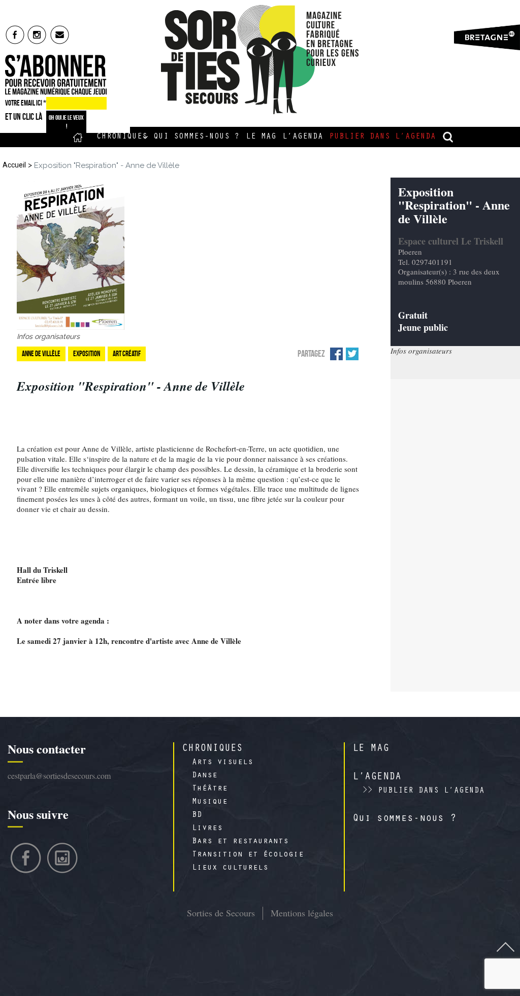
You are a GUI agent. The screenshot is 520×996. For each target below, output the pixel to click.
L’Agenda (302, 137)
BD (197, 815)
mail (60, 34)
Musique (210, 802)
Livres (207, 829)
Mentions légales (302, 913)
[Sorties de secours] (260, 59)
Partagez (311, 354)
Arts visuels (222, 763)
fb (15, 34)
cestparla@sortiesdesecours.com (59, 775)
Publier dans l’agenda (382, 137)
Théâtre (210, 789)
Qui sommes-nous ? (196, 137)
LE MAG (370, 749)
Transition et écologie (248, 855)
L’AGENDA (376, 778)
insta (37, 34)
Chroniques (121, 137)
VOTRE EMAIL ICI (25, 103)
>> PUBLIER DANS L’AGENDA (423, 791)
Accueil (78, 137)
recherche (448, 137)
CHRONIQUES (212, 749)
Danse (204, 776)
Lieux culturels (230, 868)
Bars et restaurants (240, 842)
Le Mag (261, 137)
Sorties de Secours (221, 913)
